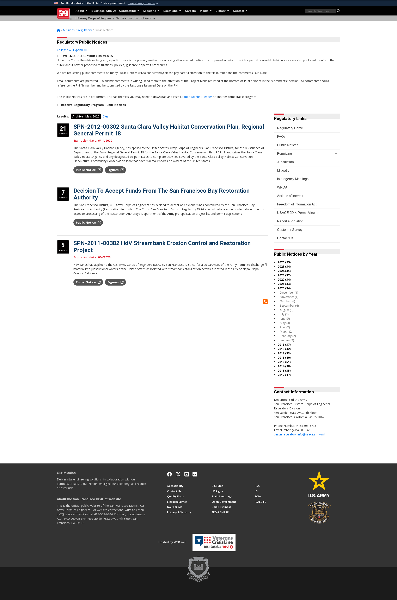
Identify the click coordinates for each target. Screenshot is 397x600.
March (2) (286, 331)
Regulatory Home (290, 128)
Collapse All (64, 50)
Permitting (284, 153)
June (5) (285, 318)
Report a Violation (290, 221)
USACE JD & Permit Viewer (297, 213)
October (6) (287, 301)
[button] (143, 3)
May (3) (285, 323)
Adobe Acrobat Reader (197, 97)
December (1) (289, 292)
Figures (114, 170)
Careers (190, 10)
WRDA (282, 187)
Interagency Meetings (293, 179)
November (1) (289, 297)
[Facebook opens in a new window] (169, 474)
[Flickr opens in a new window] (195, 474)
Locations (170, 10)
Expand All (80, 50)
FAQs (281, 136)
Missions (150, 10)
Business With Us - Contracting (114, 10)
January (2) (287, 340)
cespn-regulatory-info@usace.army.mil (299, 434)
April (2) (285, 327)
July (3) (284, 314)
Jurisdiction (285, 162)
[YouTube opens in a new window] (186, 474)
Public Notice (86, 170)
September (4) (289, 305)
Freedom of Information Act (296, 204)
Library (221, 10)
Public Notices (287, 145)
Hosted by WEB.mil (171, 542)
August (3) (286, 310)
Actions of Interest (290, 196)
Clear (106, 116)
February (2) (288, 336)
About (80, 10)
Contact (239, 10)
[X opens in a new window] (178, 474)
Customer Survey (290, 229)
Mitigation (284, 170)
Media (204, 10)
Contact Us (285, 238)
